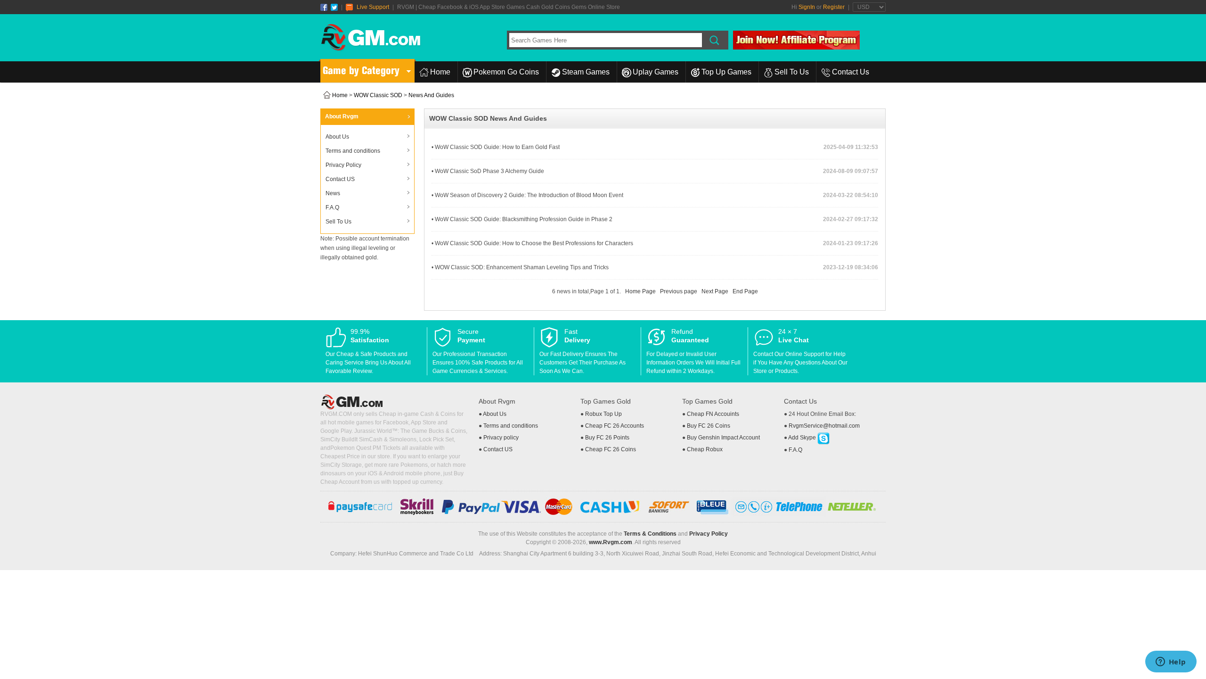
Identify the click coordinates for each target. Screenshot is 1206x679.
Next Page (714, 291)
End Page (745, 291)
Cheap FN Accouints (713, 414)
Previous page (678, 291)
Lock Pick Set (436, 439)
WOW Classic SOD (378, 95)
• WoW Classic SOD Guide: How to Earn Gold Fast (496, 147)
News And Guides (431, 95)
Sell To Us (791, 72)
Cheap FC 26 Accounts (614, 425)
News (333, 193)
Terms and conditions (353, 151)
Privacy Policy (343, 165)
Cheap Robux (705, 449)
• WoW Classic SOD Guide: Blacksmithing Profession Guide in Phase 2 (522, 219)
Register (834, 7)
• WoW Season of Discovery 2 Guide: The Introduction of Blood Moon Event (527, 195)
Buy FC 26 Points (607, 437)
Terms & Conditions (650, 533)
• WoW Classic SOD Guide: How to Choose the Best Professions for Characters (532, 243)
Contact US (340, 179)
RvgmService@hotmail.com (824, 425)
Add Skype (802, 437)
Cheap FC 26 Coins (610, 449)
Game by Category (361, 70)
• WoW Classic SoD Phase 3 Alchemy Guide (488, 171)
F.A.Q (332, 207)
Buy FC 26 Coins (708, 425)
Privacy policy (501, 437)
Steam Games (586, 72)
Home (440, 72)
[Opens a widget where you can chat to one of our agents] (1171, 662)
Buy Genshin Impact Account (723, 437)
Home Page (640, 291)
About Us (337, 136)
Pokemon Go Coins (506, 72)
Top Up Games (726, 72)
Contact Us (850, 72)
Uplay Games (655, 72)
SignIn (807, 7)
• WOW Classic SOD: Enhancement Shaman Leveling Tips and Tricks (520, 267)
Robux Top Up (603, 414)
